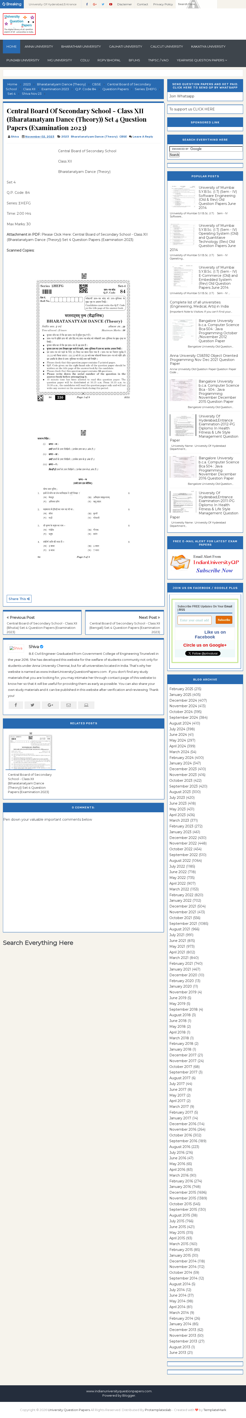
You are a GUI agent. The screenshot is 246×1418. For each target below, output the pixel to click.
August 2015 (179, 1215)
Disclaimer (124, 4)
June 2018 (178, 1021)
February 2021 (181, 963)
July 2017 (177, 1084)
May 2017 (177, 1095)
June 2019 (177, 998)
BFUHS (134, 60)
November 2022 (183, 843)
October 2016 (180, 1135)
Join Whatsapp (181, 96)
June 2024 (178, 734)
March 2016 (179, 1175)
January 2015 (180, 1255)
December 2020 (183, 975)
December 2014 (183, 1261)
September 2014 (183, 1278)
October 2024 (181, 712)
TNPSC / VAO (158, 60)
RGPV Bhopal (109, 60)
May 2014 (177, 1301)
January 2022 (180, 900)
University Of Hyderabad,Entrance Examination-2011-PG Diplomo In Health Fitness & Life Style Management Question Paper (204, 505)
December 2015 (182, 1192)
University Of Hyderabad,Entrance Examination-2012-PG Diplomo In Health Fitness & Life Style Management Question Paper (204, 428)
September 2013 (183, 1341)
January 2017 (180, 1118)
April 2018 (177, 1032)
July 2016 (176, 1152)
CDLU (84, 60)
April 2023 (177, 815)
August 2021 (179, 929)
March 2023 (179, 820)
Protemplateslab (158, 1410)
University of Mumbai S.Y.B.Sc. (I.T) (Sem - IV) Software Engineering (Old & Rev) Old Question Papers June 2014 (218, 197)
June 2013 (177, 1352)
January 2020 (180, 986)
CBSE (123, 136)
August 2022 (180, 860)
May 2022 (177, 878)
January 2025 (180, 695)
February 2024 (181, 758)
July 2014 (177, 1290)
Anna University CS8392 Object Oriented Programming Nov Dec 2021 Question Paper (204, 359)
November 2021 (182, 912)
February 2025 (181, 689)
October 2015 (180, 1204)
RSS (182, 609)
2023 (65, 136)
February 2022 (181, 895)
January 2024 (180, 763)
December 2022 (183, 838)
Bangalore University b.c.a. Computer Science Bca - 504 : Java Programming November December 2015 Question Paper (219, 391)
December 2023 (183, 769)
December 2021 (182, 906)
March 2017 (179, 1106)
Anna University (39, 46)
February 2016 (181, 1181)
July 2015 (176, 1221)
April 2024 (177, 746)
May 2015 (177, 1232)
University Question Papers (69, 1410)
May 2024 (177, 740)
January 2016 (180, 1187)
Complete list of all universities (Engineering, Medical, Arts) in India (199, 304)
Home (11, 46)
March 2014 (179, 1313)
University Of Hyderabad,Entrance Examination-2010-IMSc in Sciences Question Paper (53, 5)
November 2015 (182, 1198)
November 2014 (183, 1267)
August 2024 (180, 723)
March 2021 (179, 958)
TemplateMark (214, 1410)
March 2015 (178, 1244)
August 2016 (179, 1147)
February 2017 (181, 1112)
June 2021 (177, 941)
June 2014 (177, 1295)
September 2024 (183, 717)
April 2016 (177, 1169)
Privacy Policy (163, 4)
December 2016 (182, 1124)
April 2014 (177, 1307)
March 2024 (179, 752)
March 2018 (179, 1038)
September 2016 (183, 1141)
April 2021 (177, 952)
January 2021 (180, 969)
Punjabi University (22, 60)
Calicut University (166, 46)
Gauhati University (125, 46)
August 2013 (179, 1347)
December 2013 (182, 1330)
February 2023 (181, 826)
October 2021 (180, 918)
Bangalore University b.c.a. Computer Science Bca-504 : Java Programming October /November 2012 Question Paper (219, 331)
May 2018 (177, 1026)
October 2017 (180, 1067)
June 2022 (178, 872)
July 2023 (177, 797)
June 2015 (177, 1227)
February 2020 (181, 981)
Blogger (128, 1395)
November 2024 (183, 706)
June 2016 (177, 1158)
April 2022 (177, 883)
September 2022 (183, 855)
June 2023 (178, 803)
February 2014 (181, 1318)
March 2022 (179, 889)
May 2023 (177, 809)
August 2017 (180, 1078)
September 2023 (183, 786)
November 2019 (183, 992)
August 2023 (180, 792)
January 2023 (180, 832)
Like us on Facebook (210, 634)
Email (228, 606)
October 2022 (180, 849)
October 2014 (180, 1272)
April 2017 (177, 1101)
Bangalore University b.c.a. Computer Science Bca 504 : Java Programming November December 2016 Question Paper (219, 468)
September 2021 (183, 923)
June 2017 (177, 1089)
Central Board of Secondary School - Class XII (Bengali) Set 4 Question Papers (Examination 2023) (124, 627)
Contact (142, 4)
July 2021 (176, 935)
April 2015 (177, 1238)
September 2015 (183, 1209)
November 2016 (182, 1129)
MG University (60, 60)
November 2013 (182, 1335)
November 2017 (183, 1061)
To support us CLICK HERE (192, 109)
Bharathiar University (81, 46)
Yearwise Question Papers (200, 60)
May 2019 (177, 1004)
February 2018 (181, 1043)
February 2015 (181, 1250)
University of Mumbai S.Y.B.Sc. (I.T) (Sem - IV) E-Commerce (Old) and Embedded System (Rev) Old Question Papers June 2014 (218, 277)
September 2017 (183, 1072)
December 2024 (183, 700)
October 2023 (180, 780)
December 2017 (183, 1055)
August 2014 (180, 1284)
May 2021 (177, 946)
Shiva (34, 646)
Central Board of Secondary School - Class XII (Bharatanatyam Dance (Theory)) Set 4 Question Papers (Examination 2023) (30, 783)
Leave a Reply (143, 136)
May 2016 (177, 1164)
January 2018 (180, 1049)
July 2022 (177, 866)
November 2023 (183, 775)
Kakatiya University (208, 46)
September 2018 (183, 1009)
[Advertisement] (31, 159)
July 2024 (177, 729)
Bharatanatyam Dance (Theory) (94, 136)
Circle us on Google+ (205, 645)
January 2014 (180, 1324)
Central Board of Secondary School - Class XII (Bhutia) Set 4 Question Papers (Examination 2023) (42, 627)
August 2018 (180, 1015)
